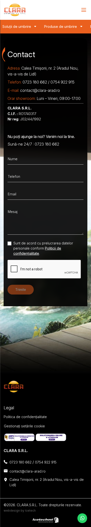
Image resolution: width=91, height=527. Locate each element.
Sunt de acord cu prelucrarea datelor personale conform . (43, 248)
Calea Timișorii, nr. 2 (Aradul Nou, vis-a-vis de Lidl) (46, 482)
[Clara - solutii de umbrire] (15, 10)
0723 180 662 (35, 82)
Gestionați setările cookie (24, 426)
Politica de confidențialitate (25, 417)
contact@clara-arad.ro (40, 90)
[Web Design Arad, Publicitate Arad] (45, 519)
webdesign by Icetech (20, 510)
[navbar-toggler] (82, 10)
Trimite (20, 290)
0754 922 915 (62, 82)
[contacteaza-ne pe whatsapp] (82, 518)
